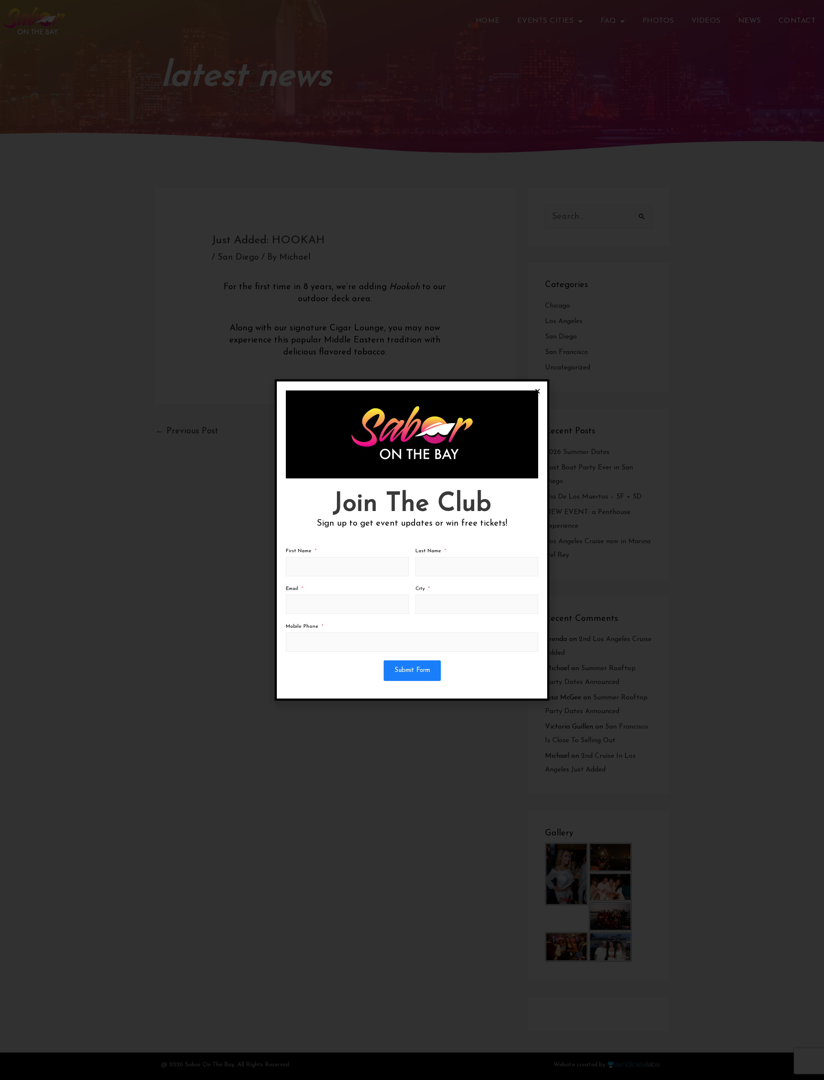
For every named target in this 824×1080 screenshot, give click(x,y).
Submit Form (412, 670)
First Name (299, 551)
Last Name (428, 551)
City (420, 588)
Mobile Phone (302, 626)
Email (292, 588)
